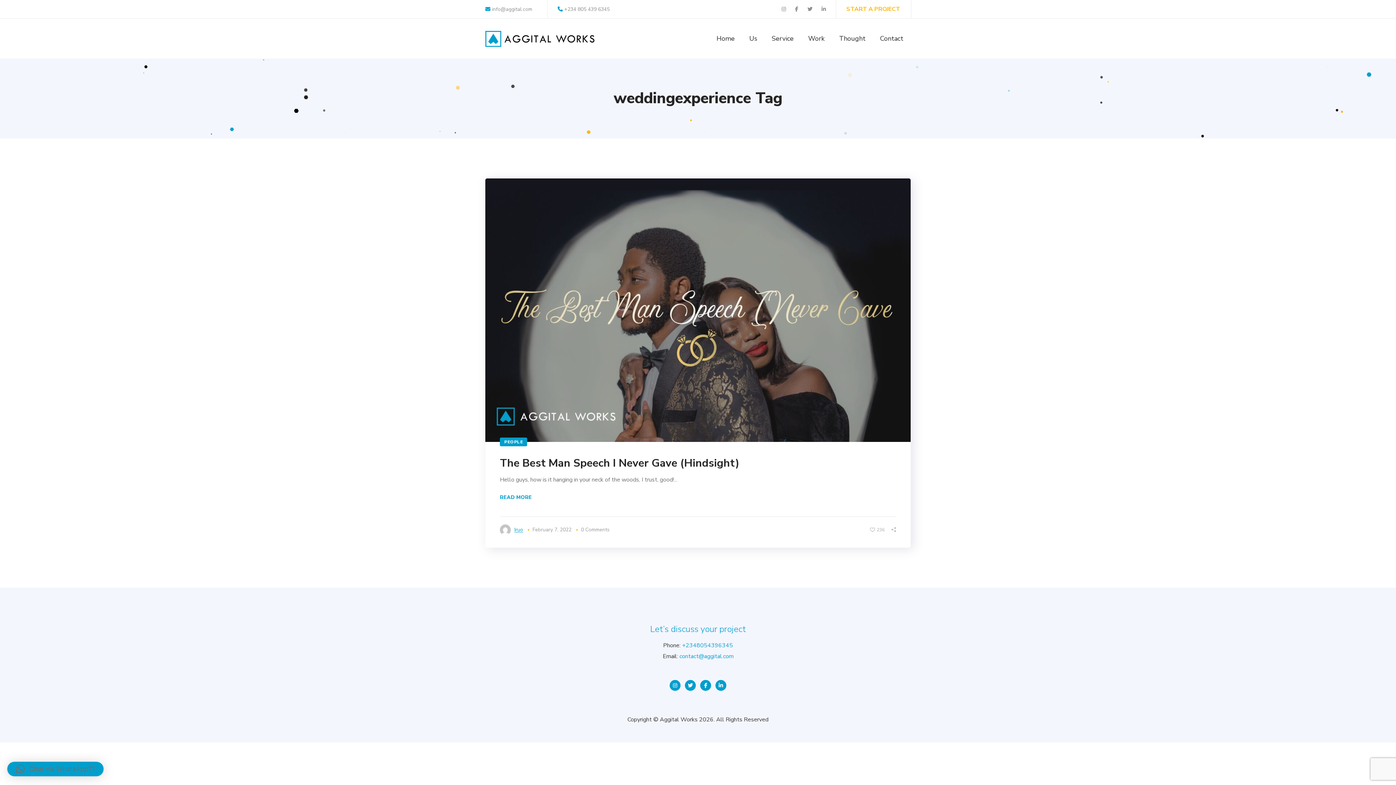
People (513, 442)
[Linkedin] (720, 685)
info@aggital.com (511, 9)
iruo (518, 529)
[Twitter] (690, 685)
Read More (516, 497)
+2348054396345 (707, 645)
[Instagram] (675, 685)
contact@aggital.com (706, 656)
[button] (55, 769)
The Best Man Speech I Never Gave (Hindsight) (619, 463)
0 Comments (595, 529)
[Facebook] (705, 685)
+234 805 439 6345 (587, 9)
